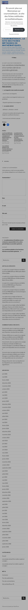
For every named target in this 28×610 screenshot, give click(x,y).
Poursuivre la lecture (14, 34)
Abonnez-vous (19, 29)
